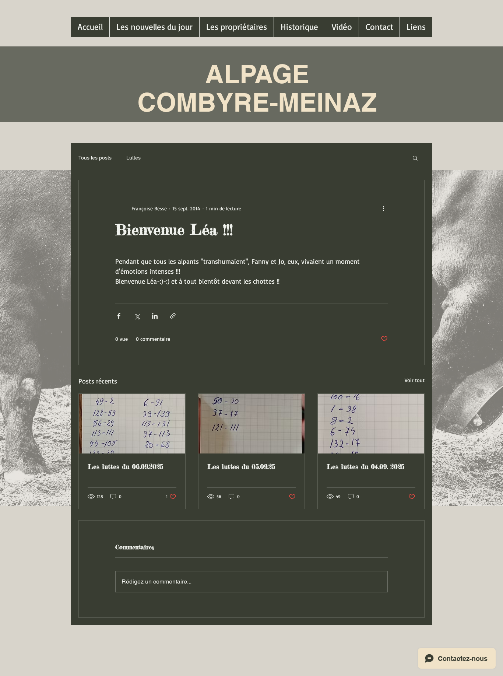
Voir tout (415, 380)
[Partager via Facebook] (118, 315)
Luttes (133, 158)
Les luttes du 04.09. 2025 (365, 466)
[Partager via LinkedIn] (154, 315)
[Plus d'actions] (383, 208)
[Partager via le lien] (172, 315)
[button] (415, 158)
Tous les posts (95, 158)
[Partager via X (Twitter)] (136, 315)
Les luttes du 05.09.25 (241, 466)
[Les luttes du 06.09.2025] (132, 423)
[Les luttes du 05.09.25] (251, 423)
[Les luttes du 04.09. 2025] (371, 423)
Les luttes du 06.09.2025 (125, 466)
